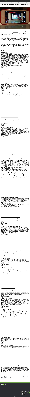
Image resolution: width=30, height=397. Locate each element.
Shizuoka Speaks (16, 370)
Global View (2, 389)
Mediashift (6, 1)
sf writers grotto (5, 377)
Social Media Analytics (4, 71)
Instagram (2, 371)
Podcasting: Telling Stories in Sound (6, 105)
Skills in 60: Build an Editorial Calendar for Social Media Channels (10, 217)
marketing (23, 376)
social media (10, 377)
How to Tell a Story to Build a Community (7, 345)
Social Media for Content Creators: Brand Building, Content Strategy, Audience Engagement (14, 160)
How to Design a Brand (4, 321)
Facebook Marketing (4, 83)
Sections (0, 0)
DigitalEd (7, 389)
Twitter (26, 370)
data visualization (9, 376)
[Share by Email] (26, 2)
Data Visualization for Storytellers (6, 92)
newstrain (26, 376)
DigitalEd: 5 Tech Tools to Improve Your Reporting (8, 288)
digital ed (13, 376)
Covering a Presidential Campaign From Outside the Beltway (9, 117)
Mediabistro (20, 365)
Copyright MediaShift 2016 (14, 396)
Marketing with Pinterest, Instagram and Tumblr (8, 208)
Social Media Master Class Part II (5, 258)
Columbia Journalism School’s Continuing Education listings (11, 365)
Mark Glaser (27, 392)
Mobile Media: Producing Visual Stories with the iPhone (9, 172)
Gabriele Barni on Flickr (18, 29)
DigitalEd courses (15, 32)
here (22, 63)
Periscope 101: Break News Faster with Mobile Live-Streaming (10, 237)
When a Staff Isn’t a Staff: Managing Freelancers (8, 309)
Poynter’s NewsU (18, 364)
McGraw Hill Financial (9, 54)
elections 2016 (16, 376)
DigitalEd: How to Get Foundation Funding (7, 276)
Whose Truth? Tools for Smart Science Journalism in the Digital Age (10, 226)
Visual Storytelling (3, 151)
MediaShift (3, 384)
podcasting (2, 377)
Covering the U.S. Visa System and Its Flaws (7, 127)
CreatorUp (25, 365)
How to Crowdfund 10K (4, 329)
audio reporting (4, 376)
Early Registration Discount (9, 103)
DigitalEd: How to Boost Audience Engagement (7, 139)
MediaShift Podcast (8, 390)
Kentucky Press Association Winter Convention (8, 205)
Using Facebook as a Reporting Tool (6, 352)
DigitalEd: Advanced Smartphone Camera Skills (9, 35)
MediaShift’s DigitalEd (13, 364)
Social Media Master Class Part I (5, 248)
